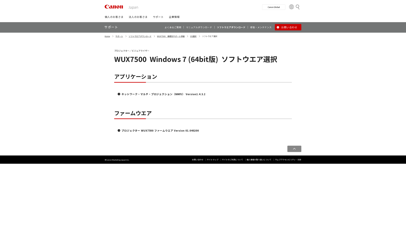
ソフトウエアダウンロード (140, 36)
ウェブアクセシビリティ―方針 (288, 159)
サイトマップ (212, 159)
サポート (119, 36)
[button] (114, 16)
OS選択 (193, 36)
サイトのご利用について (232, 159)
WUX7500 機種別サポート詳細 (171, 36)
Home (107, 36)
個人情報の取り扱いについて (259, 159)
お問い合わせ (197, 159)
